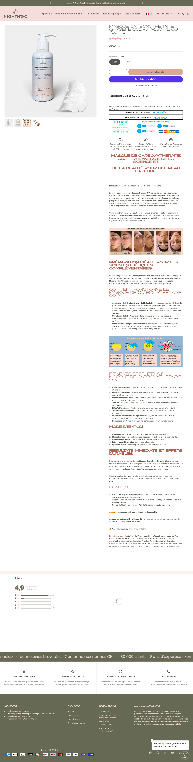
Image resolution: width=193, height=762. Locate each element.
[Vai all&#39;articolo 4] (36, 123)
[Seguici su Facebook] (150, 752)
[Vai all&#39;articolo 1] (9, 123)
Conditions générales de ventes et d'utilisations (109, 716)
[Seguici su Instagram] (157, 752)
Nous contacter (75, 715)
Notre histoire (74, 719)
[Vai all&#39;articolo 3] (27, 123)
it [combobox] (19, 578)
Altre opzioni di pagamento (146, 85)
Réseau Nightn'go (111, 13)
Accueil (71, 711)
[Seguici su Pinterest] (165, 752)
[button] (119, 39)
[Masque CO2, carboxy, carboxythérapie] (146, 241)
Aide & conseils (132, 13)
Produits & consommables (69, 13)
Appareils (47, 13)
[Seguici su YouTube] (172, 752)
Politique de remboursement (106, 729)
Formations (93, 13)
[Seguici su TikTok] (179, 752)
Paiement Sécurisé (107, 711)
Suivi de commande (76, 723)
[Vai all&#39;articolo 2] (18, 123)
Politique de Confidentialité (105, 723)
